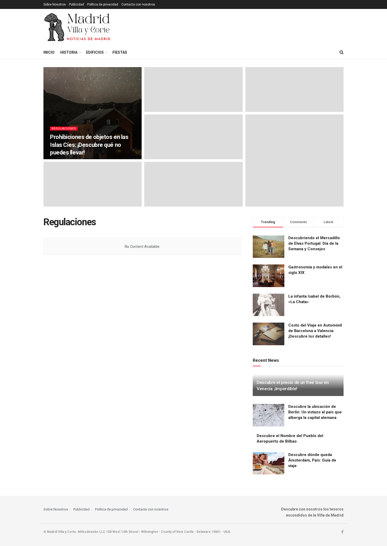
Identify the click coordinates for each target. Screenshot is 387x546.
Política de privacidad (102, 4)
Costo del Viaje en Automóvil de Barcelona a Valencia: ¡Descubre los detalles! (315, 331)
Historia (68, 52)
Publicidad (76, 4)
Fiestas (119, 52)
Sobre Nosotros (54, 4)
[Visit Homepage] (77, 27)
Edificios (95, 52)
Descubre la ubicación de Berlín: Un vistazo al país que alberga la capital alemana (315, 412)
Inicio (48, 52)
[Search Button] (342, 52)
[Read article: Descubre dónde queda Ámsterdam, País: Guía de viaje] (268, 463)
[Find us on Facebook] (342, 532)
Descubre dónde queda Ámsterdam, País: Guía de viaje (312, 460)
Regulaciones (64, 128)
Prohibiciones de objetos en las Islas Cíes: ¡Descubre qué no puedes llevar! (89, 145)
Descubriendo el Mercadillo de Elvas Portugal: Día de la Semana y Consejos (314, 243)
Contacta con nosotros (138, 4)
